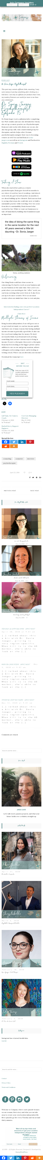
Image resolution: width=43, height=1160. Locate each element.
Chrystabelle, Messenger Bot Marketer (11, 923)
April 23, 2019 (14, 473)
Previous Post (10, 490)
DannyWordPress (22, 1152)
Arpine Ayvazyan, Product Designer (10, 972)
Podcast (6, 80)
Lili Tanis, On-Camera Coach (9, 1021)
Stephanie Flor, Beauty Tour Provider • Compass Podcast (18, 700)
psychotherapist (9, 463)
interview (30, 459)
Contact (4, 1078)
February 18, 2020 (13, 969)
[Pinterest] (30, 442)
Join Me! (4, 1041)
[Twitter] (14, 442)
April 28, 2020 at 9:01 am (18, 632)
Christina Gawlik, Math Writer (21, 578)
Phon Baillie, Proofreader (8, 874)
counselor (19, 459)
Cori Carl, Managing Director (21, 541)
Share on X (33, 236)
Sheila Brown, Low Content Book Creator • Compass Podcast (18, 629)
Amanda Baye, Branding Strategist (21, 615)
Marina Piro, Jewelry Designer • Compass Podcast (16, 665)
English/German (8, 143)
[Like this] (24, 473)
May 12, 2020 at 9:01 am (17, 703)
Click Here (21, 314)
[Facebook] (6, 442)
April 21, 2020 (11, 871)
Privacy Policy (6, 1083)
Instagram (23, 140)
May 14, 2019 (20, 618)
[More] (14, 446)
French (20, 143)
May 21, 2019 (20, 544)
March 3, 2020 (10, 920)
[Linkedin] (22, 442)
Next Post (34, 490)
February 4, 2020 (12, 1018)
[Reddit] (6, 446)
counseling (7, 459)
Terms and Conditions (8, 1087)
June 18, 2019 (19, 581)
